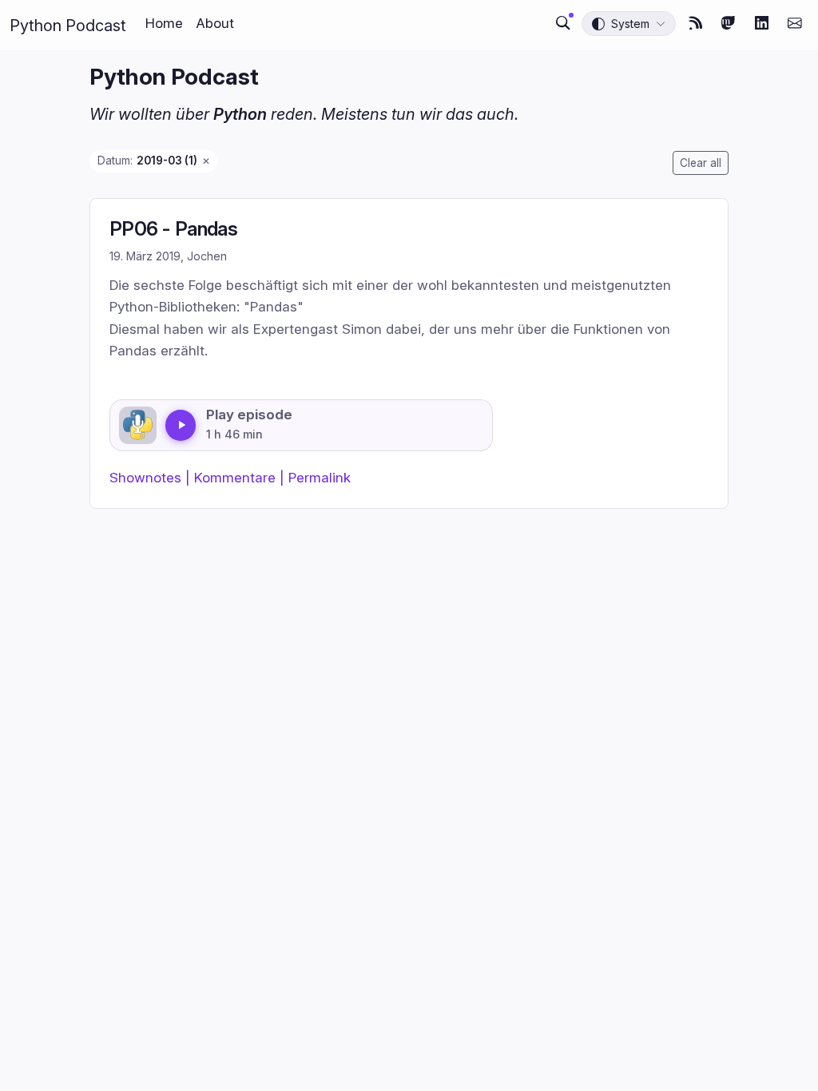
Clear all (700, 163)
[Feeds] (695, 22)
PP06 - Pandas (173, 228)
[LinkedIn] (762, 22)
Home (164, 23)
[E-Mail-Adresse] (794, 22)
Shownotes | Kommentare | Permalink (230, 477)
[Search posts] (563, 22)
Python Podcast (68, 25)
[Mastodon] (728, 22)
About (215, 23)
